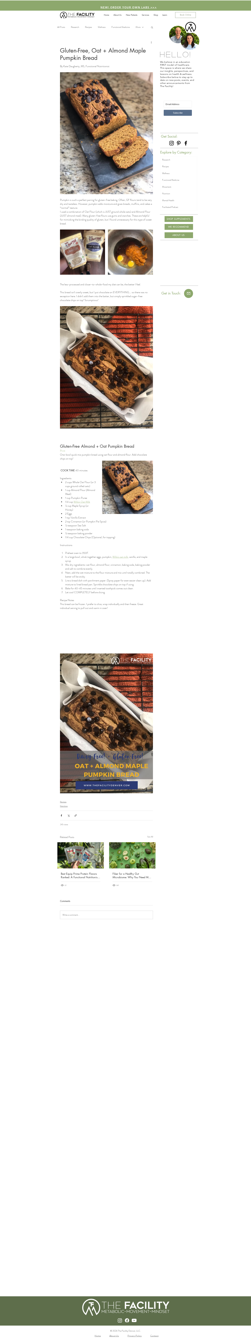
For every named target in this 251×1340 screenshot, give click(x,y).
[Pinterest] (179, 143)
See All (150, 836)
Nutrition (64, 806)
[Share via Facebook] (61, 815)
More (138, 27)
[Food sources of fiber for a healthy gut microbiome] (132, 855)
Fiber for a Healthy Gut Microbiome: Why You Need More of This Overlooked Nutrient (132, 875)
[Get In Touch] (188, 293)
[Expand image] (82, 252)
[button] (155, 15)
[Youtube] (134, 1320)
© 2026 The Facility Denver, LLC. (125, 1330)
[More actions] (151, 42)
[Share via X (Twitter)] (68, 815)
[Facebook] (186, 143)
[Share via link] (75, 815)
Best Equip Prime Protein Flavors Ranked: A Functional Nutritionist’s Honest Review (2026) (80, 875)
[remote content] (106, 632)
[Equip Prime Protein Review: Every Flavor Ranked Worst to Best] (80, 855)
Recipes (63, 801)
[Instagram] (171, 143)
